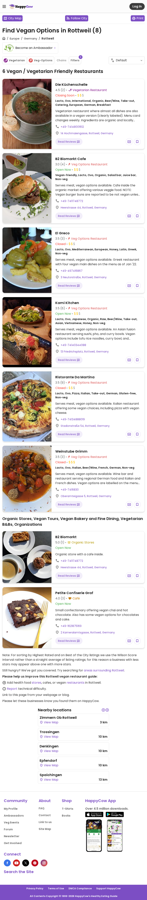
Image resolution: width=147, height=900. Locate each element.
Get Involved (13, 843)
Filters (76, 59)
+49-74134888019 (73, 419)
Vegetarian (17, 60)
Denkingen (49, 746)
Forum (8, 829)
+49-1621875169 (71, 626)
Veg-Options (43, 60)
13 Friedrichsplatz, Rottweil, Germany (85, 351)
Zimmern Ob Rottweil (58, 717)
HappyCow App (100, 800)
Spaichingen (51, 774)
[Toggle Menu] (4, 6)
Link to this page (14, 695)
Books (66, 816)
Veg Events (11, 822)
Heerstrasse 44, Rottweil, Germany (84, 207)
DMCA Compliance (80, 888)
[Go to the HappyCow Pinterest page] (34, 863)
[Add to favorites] (137, 141)
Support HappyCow (108, 888)
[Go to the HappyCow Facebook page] (7, 863)
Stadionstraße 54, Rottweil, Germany (85, 426)
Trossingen (49, 731)
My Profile (11, 809)
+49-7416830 (70, 490)
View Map (50, 722)
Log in (137, 6)
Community (15, 800)
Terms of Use (56, 888)
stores (36, 682)
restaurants (75, 682)
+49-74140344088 (73, 345)
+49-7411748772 (72, 201)
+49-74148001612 (72, 127)
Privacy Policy (34, 888)
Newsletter (11, 836)
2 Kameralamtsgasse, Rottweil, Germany (88, 632)
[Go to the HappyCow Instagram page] (44, 863)
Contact (45, 815)
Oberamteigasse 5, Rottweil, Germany (86, 496)
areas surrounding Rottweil (104, 670)
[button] (103, 710)
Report (12, 689)
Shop (67, 800)
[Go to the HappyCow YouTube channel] (16, 863)
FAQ (41, 808)
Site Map (45, 829)
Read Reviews (67, 142)
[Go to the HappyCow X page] (25, 863)
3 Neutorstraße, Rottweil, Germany (84, 277)
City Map (14, 18)
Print (140, 18)
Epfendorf (48, 760)
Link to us (45, 822)
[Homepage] (21, 6)
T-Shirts (67, 809)
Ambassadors (14, 816)
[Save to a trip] (129, 141)
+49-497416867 (71, 271)
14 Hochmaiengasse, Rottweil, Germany (87, 133)
